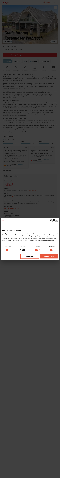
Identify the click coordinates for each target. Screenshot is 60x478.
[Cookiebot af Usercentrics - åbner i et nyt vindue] (51, 220)
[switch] (22, 250)
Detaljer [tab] (30, 225)
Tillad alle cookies (49, 256)
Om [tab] (50, 225)
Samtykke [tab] (10, 225)
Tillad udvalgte (30, 256)
